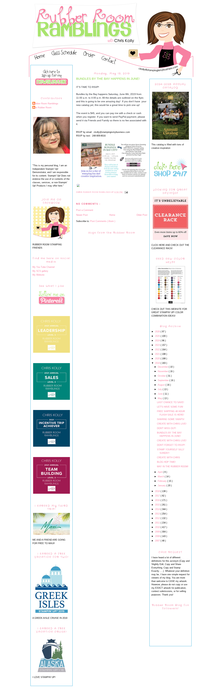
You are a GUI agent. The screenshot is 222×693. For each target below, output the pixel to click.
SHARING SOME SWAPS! (170, 419)
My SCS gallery (40, 271)
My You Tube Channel (43, 267)
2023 (158, 345)
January (162, 485)
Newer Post (82, 215)
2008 (158, 536)
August (162, 385)
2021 (158, 354)
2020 (158, 358)
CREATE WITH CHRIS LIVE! (171, 423)
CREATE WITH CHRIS (168, 457)
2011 (158, 522)
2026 (158, 331)
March (161, 476)
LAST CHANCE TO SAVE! (170, 402)
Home (112, 215)
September (163, 380)
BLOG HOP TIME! (166, 462)
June (160, 394)
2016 (158, 500)
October (162, 376)
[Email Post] (126, 192)
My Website (38, 274)
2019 (158, 363)
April (160, 472)
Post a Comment (84, 210)
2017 (158, 495)
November (163, 371)
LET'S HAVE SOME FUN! (170, 406)
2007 (158, 540)
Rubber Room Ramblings (45, 103)
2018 (158, 491)
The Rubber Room (42, 107)
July (160, 389)
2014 (158, 509)
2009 (158, 531)
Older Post (141, 215)
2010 (158, 527)
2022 (158, 349)
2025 (158, 336)
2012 (158, 518)
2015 (158, 504)
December (163, 367)
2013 (158, 513)
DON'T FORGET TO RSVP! (171, 445)
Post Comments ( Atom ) (102, 221)
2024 (158, 340)
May (160, 398)
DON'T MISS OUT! (166, 428)
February (162, 481)
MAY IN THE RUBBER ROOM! (172, 466)
